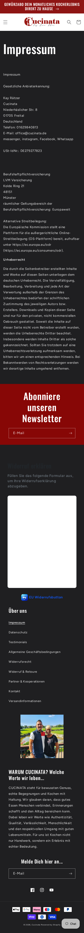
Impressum (17, 622)
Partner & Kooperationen (27, 681)
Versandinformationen (25, 701)
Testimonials (18, 642)
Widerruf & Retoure (23, 672)
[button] (5, 22)
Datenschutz (18, 632)
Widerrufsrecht (20, 662)
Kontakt (14, 691)
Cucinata (36, 925)
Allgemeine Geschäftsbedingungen (35, 652)
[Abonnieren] (70, 433)
